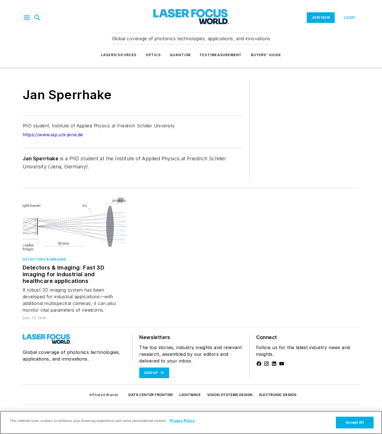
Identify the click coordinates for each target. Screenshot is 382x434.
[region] (191, 422)
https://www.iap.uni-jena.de (53, 134)
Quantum (180, 55)
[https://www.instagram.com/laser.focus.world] (266, 363)
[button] (27, 17)
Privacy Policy (182, 421)
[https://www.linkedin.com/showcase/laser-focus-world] (274, 363)
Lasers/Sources (119, 55)
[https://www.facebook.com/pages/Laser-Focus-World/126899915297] (259, 363)
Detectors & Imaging (44, 259)
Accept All (355, 422)
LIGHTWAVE (190, 395)
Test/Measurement (220, 55)
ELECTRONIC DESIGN (277, 395)
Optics (153, 55)
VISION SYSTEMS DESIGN (229, 395)
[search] (37, 17)
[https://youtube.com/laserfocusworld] (281, 363)
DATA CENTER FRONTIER (150, 395)
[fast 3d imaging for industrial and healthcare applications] (74, 223)
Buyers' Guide (266, 55)
